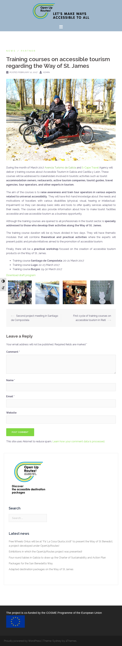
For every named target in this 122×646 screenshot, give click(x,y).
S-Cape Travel (90, 167)
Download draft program (21, 275)
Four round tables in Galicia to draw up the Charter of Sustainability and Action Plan (57, 557)
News (11, 51)
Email (10, 396)
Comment (13, 351)
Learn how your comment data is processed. (78, 441)
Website (11, 412)
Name (10, 380)
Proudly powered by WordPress (22, 640)
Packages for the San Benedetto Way (31, 563)
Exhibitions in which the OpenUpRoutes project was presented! (45, 551)
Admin (46, 72)
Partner (28, 51)
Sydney (56, 640)
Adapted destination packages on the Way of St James (41, 569)
